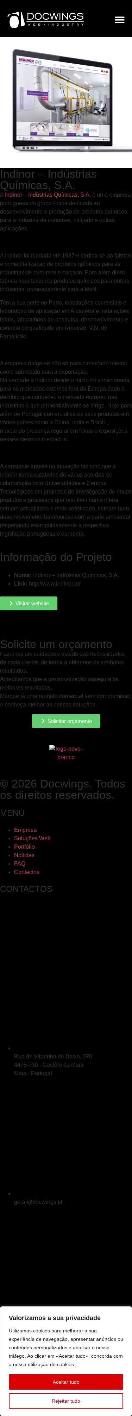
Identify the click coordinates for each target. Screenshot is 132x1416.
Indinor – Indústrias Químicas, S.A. (48, 195)
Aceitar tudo (66, 1382)
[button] (120, 20)
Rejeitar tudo (66, 1401)
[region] (66, 1361)
